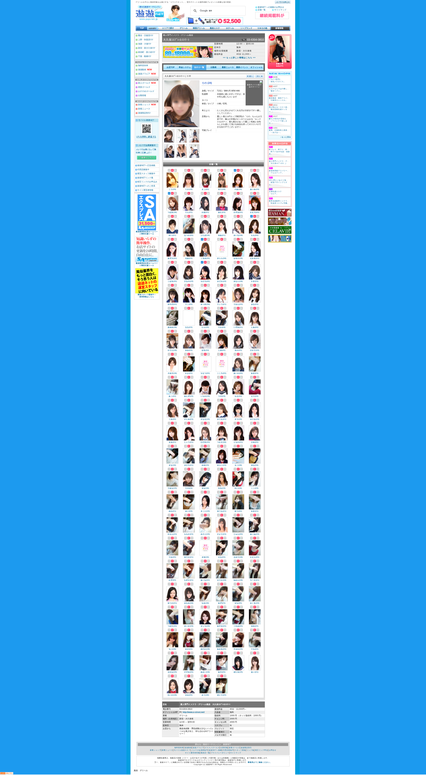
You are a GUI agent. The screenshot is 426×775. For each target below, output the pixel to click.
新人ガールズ (147, 83)
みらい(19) (221, 465)
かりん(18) (172, 350)
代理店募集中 (143, 169)
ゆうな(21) (221, 511)
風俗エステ (215, 28)
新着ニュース (144, 109)
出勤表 (213, 67)
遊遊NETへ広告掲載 (146, 165)
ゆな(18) (254, 465)
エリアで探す (168, 28)
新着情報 (278, 28)
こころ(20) (221, 373)
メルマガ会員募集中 (199, 750)
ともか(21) (238, 442)
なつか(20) (188, 235)
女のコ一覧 (199, 67)
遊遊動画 (142, 69)
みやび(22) (172, 304)
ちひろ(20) (205, 281)
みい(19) (189, 511)
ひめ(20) (254, 442)
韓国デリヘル (199, 28)
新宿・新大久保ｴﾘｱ (146, 48)
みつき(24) (205, 304)
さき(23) (254, 281)
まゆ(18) (205, 557)
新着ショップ (144, 104)
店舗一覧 (262, 10)
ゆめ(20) (254, 626)
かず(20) (172, 580)
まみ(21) (172, 442)
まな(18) (172, 465)
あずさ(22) (172, 258)
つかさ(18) (221, 442)
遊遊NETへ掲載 (215, 750)
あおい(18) (205, 672)
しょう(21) (188, 442)
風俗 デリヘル (141, 770)
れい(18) (238, 488)
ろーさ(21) (254, 580)
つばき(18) (172, 212)
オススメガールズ (212, 748)
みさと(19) (205, 534)
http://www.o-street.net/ (194, 712)
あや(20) (221, 672)
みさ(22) (189, 649)
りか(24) (221, 327)
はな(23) (254, 304)
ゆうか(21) (172, 603)
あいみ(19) (254, 189)
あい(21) (254, 672)
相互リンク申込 (261, 750)
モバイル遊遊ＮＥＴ (182, 750)
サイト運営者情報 (145, 190)
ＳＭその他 (262, 28)
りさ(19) (189, 189)
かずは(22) (238, 212)
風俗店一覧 (205, 753)
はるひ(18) (238, 258)
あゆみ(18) (172, 327)
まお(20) (189, 695)
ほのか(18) (205, 649)
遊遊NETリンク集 (145, 178)
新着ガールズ (234, 748)
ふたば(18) (205, 235)
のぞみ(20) (188, 672)
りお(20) (172, 557)
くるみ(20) (205, 258)
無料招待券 (143, 65)
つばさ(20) (172, 626)
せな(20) (238, 603)
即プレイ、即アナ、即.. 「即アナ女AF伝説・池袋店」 (279, 152)
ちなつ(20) (205, 373)
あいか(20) (238, 373)
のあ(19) (238, 189)
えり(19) (254, 396)
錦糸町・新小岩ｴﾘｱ (146, 52)
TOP (142, 28)
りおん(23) (238, 304)
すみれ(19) (238, 649)
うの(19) (221, 396)
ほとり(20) (221, 695)
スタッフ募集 (240, 750)
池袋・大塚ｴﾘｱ (144, 44)
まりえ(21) (221, 419)
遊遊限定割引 (246, 748)
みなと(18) (238, 281)
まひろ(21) (188, 465)
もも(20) (254, 235)
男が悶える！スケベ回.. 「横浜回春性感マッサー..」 (279, 109)
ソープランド (246, 28)
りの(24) (189, 488)
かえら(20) (254, 557)
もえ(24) (238, 396)
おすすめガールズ (146, 91)
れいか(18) (172, 695)
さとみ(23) (188, 419)
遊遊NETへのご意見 (146, 186)
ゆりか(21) (188, 557)
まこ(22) (205, 189)
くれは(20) (238, 626)
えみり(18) (238, 557)
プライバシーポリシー (220, 753)
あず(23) (221, 603)
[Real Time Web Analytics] (6, 773)
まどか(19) (221, 281)
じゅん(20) (238, 534)
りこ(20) (189, 304)
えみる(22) (254, 258)
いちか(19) (205, 396)
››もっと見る (285, 137)
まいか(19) (188, 626)
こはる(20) (172, 281)
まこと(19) (205, 511)
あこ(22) (172, 396)
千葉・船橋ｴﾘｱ (144, 56)
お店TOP (171, 67)
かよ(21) (189, 373)
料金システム (185, 67)
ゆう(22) (238, 511)
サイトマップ (280, 10)
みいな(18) (238, 235)
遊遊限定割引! (144, 113)
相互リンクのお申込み (147, 182)
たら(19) (205, 327)
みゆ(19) (205, 465)
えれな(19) (172, 672)
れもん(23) (172, 534)
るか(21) (238, 350)
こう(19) (172, 189)
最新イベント (242, 67)
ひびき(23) (205, 442)
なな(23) (189, 327)
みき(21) (254, 511)
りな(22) (254, 649)
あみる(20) (221, 649)
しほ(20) (221, 350)
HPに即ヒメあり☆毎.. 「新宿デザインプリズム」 (278, 182)
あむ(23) (221, 212)
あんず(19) (188, 396)
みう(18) (205, 695)
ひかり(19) (254, 350)
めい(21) (172, 235)
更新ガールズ (144, 87)
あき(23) (254, 373)
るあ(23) (189, 258)
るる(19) (221, 488)
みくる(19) (254, 603)
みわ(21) (172, 511)
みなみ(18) (188, 603)
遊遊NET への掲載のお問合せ (271, 7)
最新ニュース (228, 67)
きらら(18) (221, 258)
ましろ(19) (205, 626)
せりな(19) (254, 419)
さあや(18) (172, 373)
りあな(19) (172, 488)
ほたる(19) (238, 672)
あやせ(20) (221, 626)
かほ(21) (205, 212)
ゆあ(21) (221, 235)
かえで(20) (254, 212)
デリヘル (184, 28)
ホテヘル (230, 28)
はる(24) (205, 350)
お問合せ (272, 750)
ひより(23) (221, 534)
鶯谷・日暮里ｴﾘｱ (145, 35)
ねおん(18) (238, 580)
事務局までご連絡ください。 (260, 762)
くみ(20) (172, 419)
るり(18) (221, 189)
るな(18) (205, 488)
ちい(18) (172, 649)
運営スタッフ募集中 (146, 173)
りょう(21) (221, 304)
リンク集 (250, 750)
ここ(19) (254, 488)
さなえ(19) (205, 419)
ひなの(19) (188, 281)
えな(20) (221, 557)
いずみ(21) (238, 327)
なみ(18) (205, 603)
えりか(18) (221, 580)
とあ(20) (254, 327)
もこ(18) (238, 465)
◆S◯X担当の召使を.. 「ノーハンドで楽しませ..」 (278, 121)
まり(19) (238, 419)
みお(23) (189, 350)
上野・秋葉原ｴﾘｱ (145, 39)
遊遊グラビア (144, 74)
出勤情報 (142, 95)
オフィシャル (256, 67)
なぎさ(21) (188, 580)
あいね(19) (254, 534)
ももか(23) (188, 534)
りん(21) (189, 212)
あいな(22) (205, 580)
